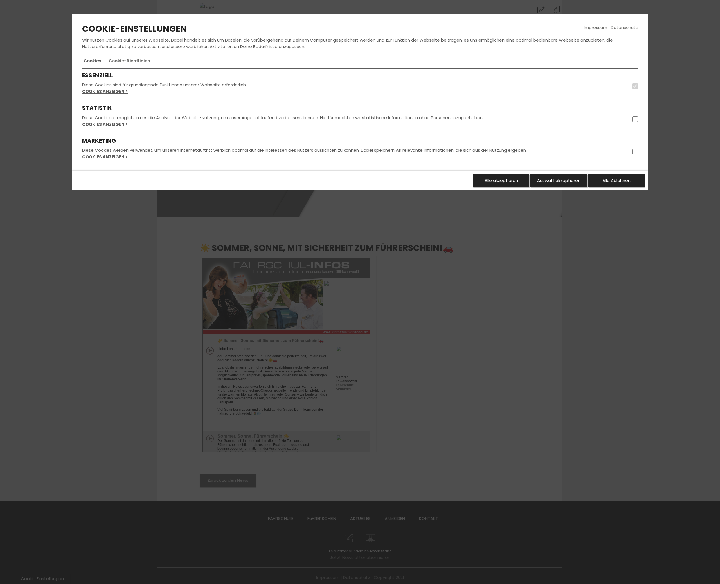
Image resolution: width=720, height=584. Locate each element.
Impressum (595, 27)
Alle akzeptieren (501, 180)
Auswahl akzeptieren (558, 180)
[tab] (92, 61)
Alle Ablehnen (616, 180)
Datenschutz (624, 27)
